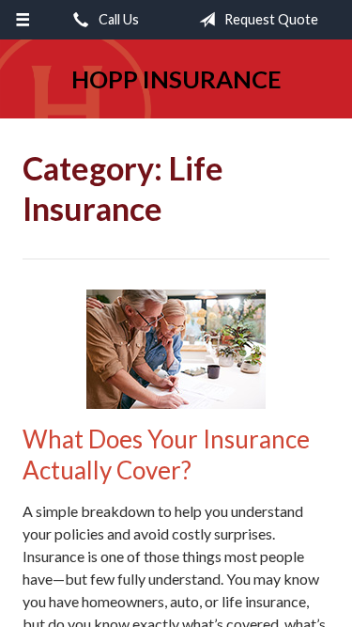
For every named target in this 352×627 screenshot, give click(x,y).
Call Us (117, 19)
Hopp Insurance (176, 79)
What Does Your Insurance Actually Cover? (166, 454)
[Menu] (23, 19)
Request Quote (270, 19)
